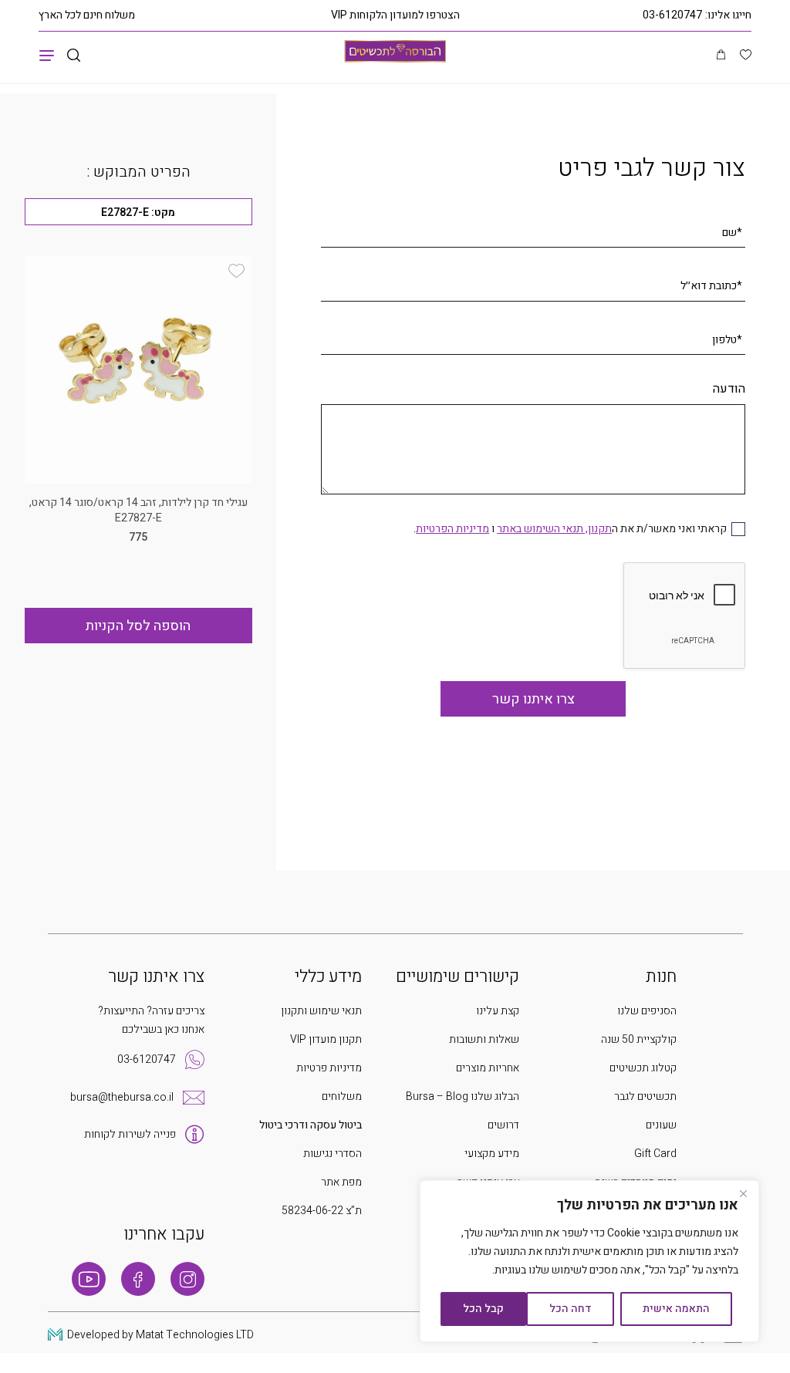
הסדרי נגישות (332, 1153)
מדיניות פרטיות (329, 1068)
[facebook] (138, 1279)
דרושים (503, 1125)
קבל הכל (483, 1308)
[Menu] (47, 54)
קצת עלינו (497, 1011)
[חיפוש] (73, 56)
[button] (236, 271)
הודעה (729, 389)
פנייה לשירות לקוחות (130, 1134)
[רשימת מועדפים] (745, 56)
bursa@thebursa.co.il (122, 1097)
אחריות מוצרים (487, 1068)
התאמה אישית (676, 1308)
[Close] (743, 1193)
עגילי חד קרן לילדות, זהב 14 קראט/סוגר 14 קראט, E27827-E (138, 510)
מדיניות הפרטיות (452, 529)
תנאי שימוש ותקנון (321, 1011)
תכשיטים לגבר (645, 1096)
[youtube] (89, 1279)
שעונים (661, 1125)
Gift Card (655, 1153)
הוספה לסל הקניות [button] (138, 626)
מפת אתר (341, 1182)
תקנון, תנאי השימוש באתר (554, 529)
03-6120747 (672, 15)
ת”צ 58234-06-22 (322, 1211)
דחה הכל (570, 1308)
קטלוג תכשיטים (643, 1068)
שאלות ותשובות (484, 1039)
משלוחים (342, 1096)
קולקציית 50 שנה (639, 1039)
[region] (589, 1261)
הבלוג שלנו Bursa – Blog (462, 1096)
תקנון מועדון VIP (326, 1039)
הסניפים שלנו (647, 1011)
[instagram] (187, 1279)
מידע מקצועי (491, 1153)
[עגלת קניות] (721, 55)
